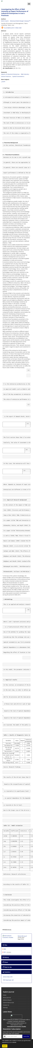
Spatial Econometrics (18, 76)
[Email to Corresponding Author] (29, 20)
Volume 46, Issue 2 (22, 936)
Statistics (7, 972)
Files (5, 945)
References (7, 930)
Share (6, 962)
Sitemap (5, 1007)
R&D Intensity (25, 74)
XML (4, 949)
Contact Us (6, 1005)
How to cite (8, 967)
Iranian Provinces (6, 76)
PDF (7, 952)
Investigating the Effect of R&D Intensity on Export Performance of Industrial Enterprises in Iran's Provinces (14, 12)
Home (4, 995)
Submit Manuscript (8, 1002)
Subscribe (26, 1036)
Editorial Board (7, 1000)
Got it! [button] (4, 1046)
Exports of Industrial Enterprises (10, 74)
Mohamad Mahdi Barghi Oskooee (19, 21)
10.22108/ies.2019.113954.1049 (12, 28)
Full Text (6, 88)
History (6, 957)
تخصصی (3, 81)
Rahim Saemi (5, 21)
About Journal (7, 997)
